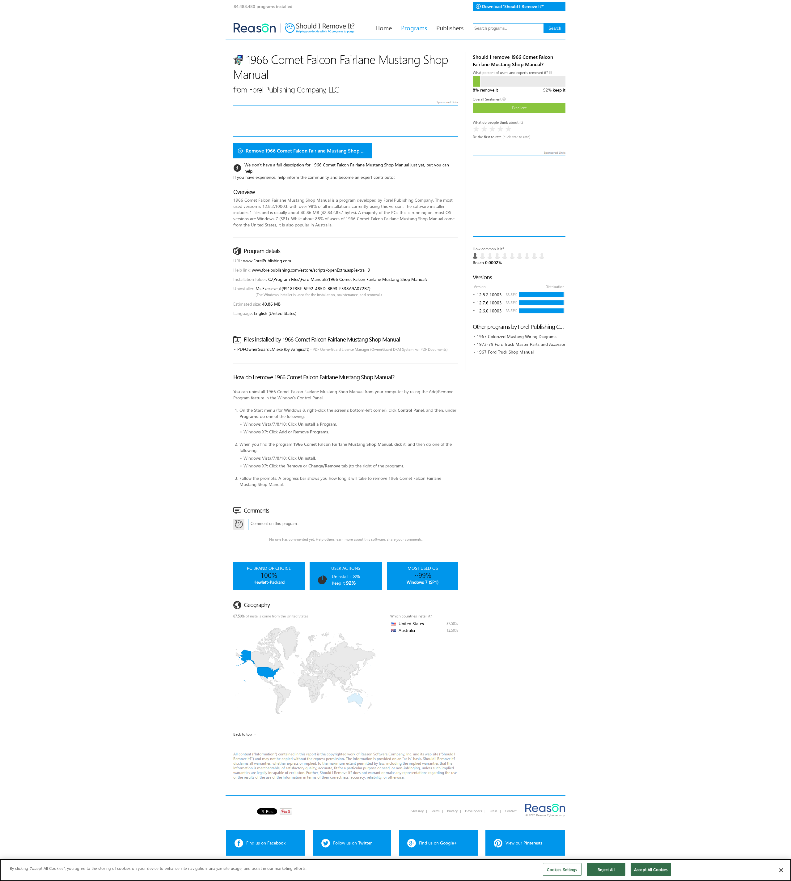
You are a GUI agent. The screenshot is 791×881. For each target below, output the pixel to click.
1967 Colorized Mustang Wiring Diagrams (516, 336)
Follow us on (352, 843)
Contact (511, 811)
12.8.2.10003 (489, 295)
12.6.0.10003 (489, 311)
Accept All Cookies (651, 869)
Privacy (452, 811)
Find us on (266, 843)
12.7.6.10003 (489, 303)
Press (493, 811)
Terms (435, 811)
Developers (473, 811)
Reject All (606, 869)
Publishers (449, 27)
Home (383, 27)
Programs (414, 27)
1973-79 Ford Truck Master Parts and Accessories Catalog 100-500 (540, 344)
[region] (395, 870)
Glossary (417, 811)
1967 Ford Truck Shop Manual (505, 352)
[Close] (781, 870)
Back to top (242, 734)
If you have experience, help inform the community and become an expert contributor (314, 177)
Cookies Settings (562, 869)
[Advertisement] (519, 196)
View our (523, 843)
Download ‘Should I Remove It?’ (513, 6)
